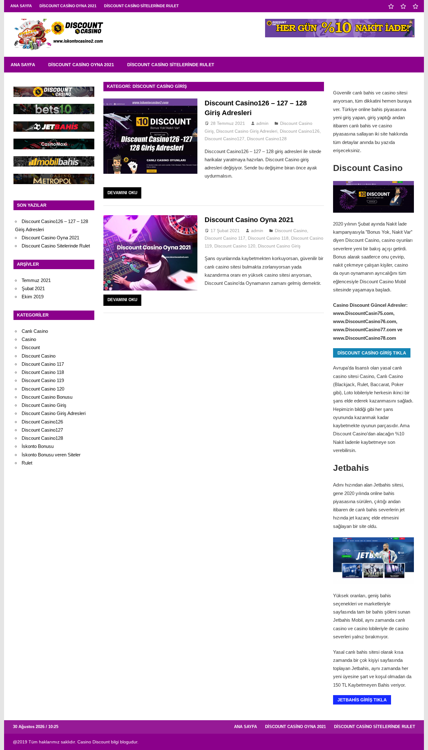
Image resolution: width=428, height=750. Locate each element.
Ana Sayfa (21, 6)
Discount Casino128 (267, 138)
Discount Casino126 (300, 131)
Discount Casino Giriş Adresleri (246, 131)
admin (262, 123)
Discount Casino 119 (43, 380)
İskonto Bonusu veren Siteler (51, 454)
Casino (29, 339)
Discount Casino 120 (234, 245)
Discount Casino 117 (225, 238)
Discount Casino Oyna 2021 (68, 6)
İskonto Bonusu (38, 446)
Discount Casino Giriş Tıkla (371, 352)
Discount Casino (291, 230)
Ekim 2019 (33, 296)
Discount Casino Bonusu (47, 397)
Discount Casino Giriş (279, 245)
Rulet (27, 462)
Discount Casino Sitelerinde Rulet (141, 6)
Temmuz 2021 (36, 280)
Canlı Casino (35, 331)
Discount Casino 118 (268, 238)
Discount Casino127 (224, 138)
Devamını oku (122, 192)
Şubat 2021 (33, 288)
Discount (31, 347)
